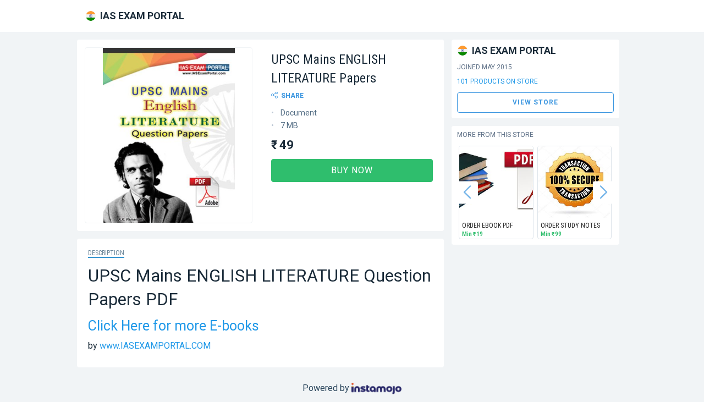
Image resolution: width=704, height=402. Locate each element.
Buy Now (352, 170)
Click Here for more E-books (173, 326)
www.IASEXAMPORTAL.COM (155, 345)
